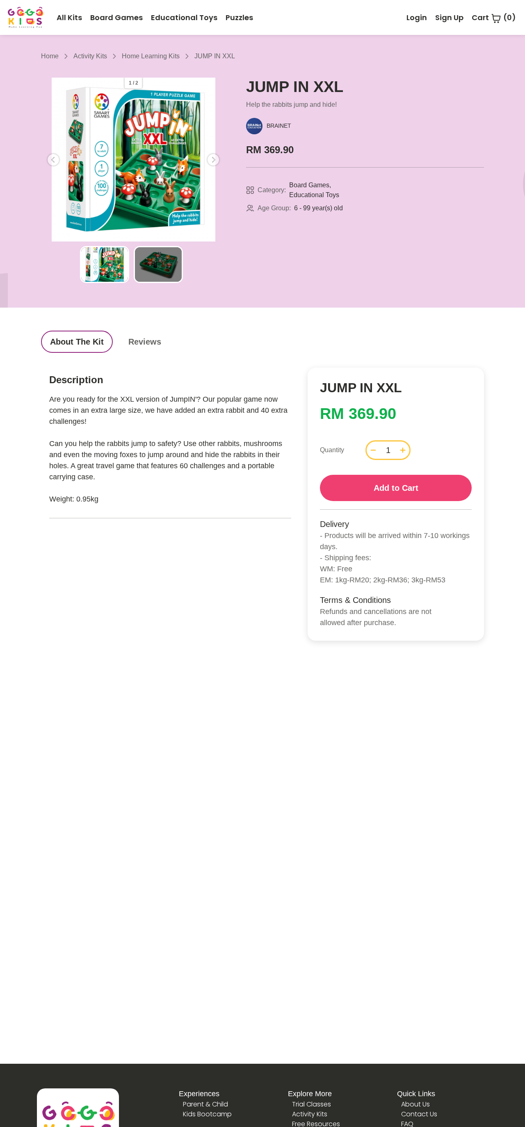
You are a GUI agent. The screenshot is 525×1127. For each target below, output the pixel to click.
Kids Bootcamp (207, 1114)
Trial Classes (311, 1104)
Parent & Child (205, 1104)
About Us (415, 1104)
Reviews (144, 341)
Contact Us (419, 1114)
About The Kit (77, 341)
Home (50, 56)
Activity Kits (90, 56)
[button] (53, 159)
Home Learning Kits (151, 56)
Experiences (199, 1094)
